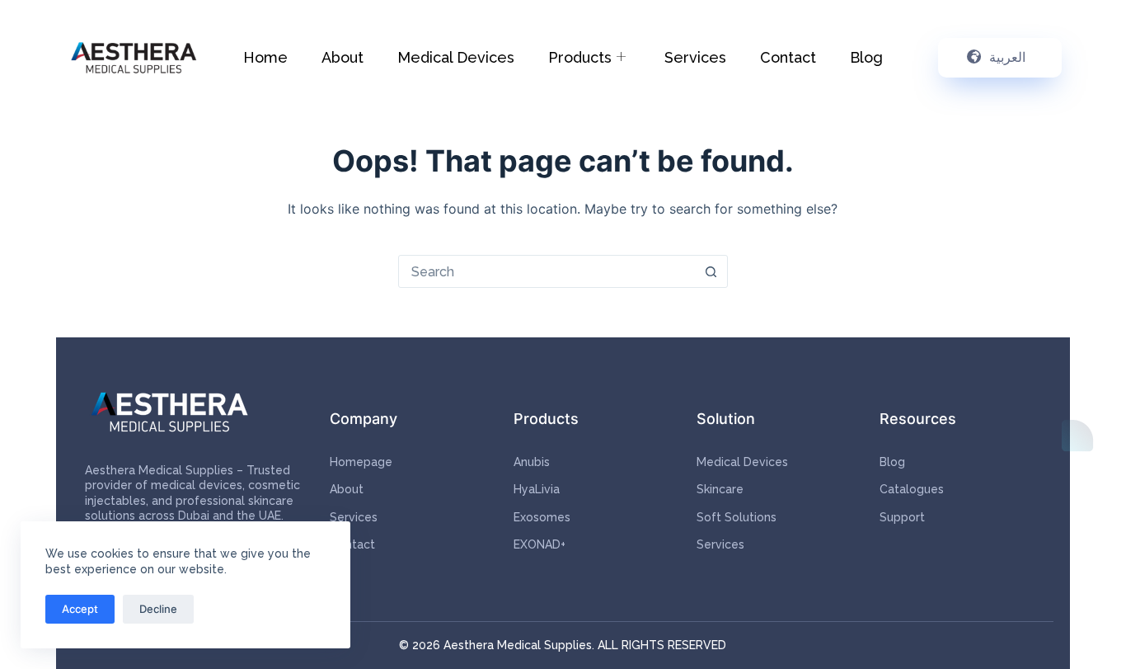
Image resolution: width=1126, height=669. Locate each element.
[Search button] (711, 271)
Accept (80, 608)
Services (695, 57)
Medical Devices (455, 57)
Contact (788, 57)
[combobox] (547, 271)
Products (580, 57)
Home (265, 57)
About (342, 57)
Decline (158, 608)
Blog (866, 57)
